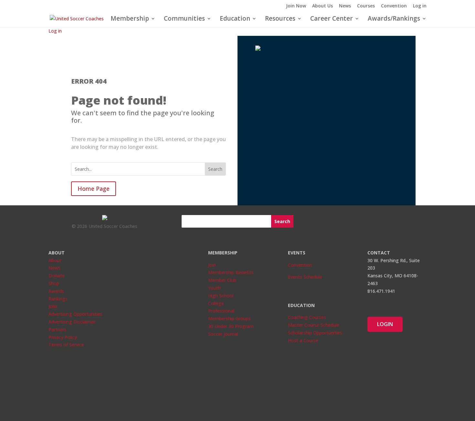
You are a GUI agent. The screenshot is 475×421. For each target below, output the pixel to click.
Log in (420, 6)
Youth (214, 288)
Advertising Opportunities (75, 314)
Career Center (331, 19)
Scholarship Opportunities (315, 333)
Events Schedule (305, 277)
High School (220, 296)
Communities (184, 19)
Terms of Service (66, 345)
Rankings (58, 299)
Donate (56, 275)
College (216, 303)
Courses (366, 6)
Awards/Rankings (394, 19)
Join (212, 265)
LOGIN (385, 324)
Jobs (53, 306)
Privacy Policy (62, 337)
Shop (53, 283)
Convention (394, 6)
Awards (56, 291)
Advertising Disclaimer (71, 322)
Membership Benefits (231, 272)
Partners (57, 329)
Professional (221, 311)
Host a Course (303, 340)
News (345, 6)
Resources (280, 19)
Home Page (94, 188)
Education (235, 19)
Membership (130, 19)
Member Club (222, 280)
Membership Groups (229, 318)
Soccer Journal (223, 334)
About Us (322, 6)
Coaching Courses (307, 317)
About (54, 260)
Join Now (296, 6)
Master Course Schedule (313, 325)
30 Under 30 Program (231, 326)
